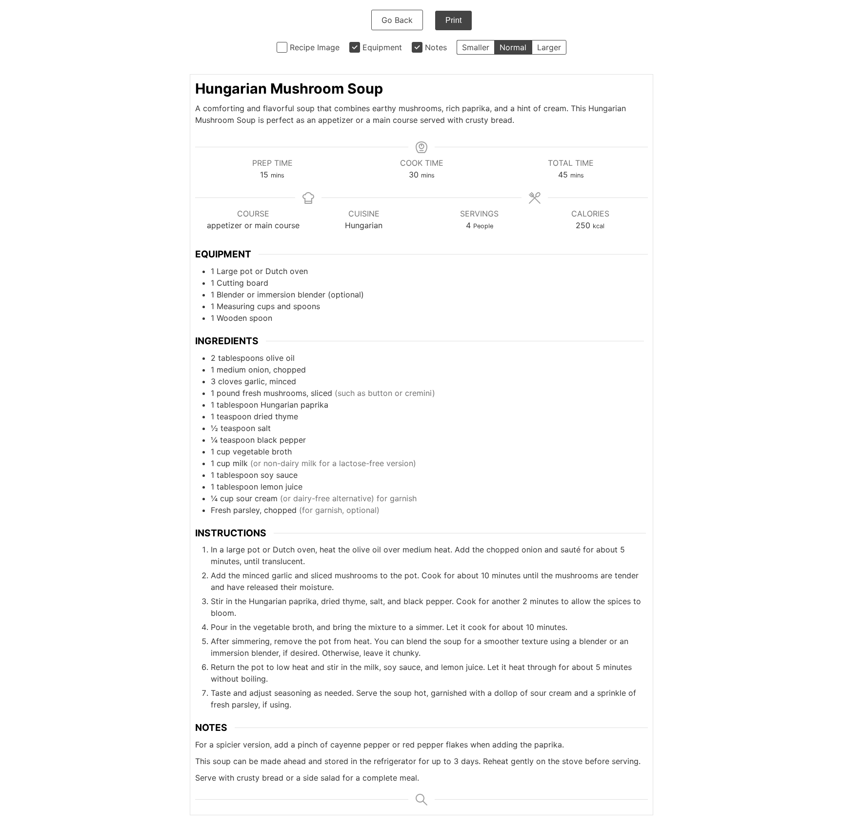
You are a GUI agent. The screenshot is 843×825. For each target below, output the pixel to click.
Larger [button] (549, 47)
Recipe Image (315, 47)
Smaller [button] (475, 47)
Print (453, 20)
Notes (436, 47)
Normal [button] (513, 47)
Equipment (382, 47)
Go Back (397, 20)
